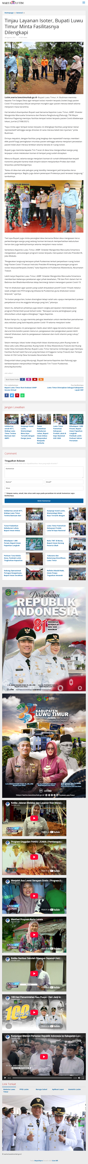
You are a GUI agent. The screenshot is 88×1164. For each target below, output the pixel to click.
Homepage (9, 13)
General (19, 13)
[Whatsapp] (22, 395)
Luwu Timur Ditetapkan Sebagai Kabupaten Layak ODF (65, 387)
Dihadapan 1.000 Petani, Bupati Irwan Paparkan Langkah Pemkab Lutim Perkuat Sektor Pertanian (76, 433)
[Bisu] (79, 1078)
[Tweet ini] (12, 395)
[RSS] (41, 379)
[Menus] (84, 3)
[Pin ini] (17, 395)
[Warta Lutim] (12, 2)
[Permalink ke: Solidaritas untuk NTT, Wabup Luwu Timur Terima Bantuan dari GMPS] (12, 419)
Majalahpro (38, 1161)
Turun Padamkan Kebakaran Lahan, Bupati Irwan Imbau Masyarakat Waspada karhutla (13, 530)
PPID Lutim (24, 1089)
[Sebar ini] (7, 395)
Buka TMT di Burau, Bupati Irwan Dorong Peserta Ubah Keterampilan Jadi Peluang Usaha (55, 545)
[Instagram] (29, 379)
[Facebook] (23, 379)
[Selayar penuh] (83, 1078)
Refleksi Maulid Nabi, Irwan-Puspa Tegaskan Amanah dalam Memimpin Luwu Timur (55, 575)
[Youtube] (35, 379)
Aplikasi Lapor (58, 1089)
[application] (44, 1056)
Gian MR (55, 1161)
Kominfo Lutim (74, 1089)
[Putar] (5, 1078)
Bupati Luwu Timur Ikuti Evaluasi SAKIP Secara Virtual (21, 387)
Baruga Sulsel (41, 1089)
